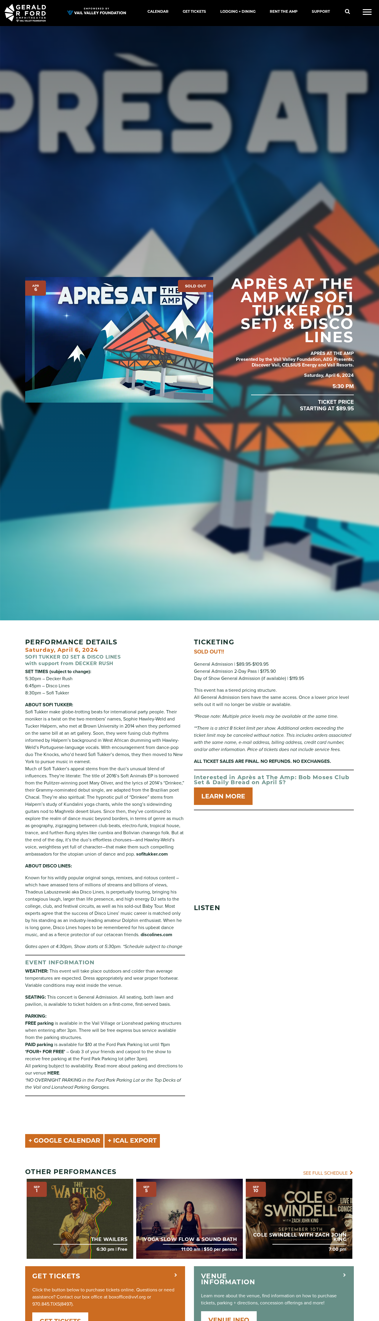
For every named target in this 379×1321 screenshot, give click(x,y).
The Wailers (109, 1239)
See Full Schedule (326, 1173)
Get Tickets (194, 11)
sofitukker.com (152, 854)
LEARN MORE (223, 796)
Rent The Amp (284, 11)
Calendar (157, 11)
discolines (151, 935)
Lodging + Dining (238, 11)
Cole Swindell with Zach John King (299, 1237)
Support (321, 11)
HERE (53, 1073)
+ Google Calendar (64, 1140)
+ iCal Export (132, 1140)
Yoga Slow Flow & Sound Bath (190, 1239)
